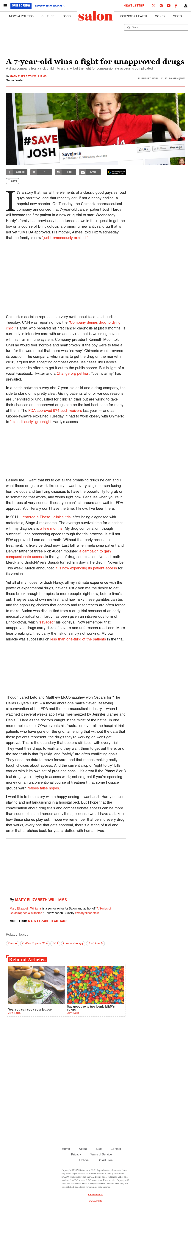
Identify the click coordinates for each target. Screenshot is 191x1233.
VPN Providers (95, 1195)
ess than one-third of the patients (78, 639)
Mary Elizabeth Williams (28, 76)
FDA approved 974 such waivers (55, 411)
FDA (55, 943)
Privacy (76, 1154)
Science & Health (133, 16)
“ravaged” (47, 622)
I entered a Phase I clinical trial (46, 517)
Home (66, 1149)
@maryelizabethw (87, 913)
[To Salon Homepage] (95, 15)
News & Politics (21, 16)
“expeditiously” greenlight (30, 422)
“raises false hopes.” (44, 788)
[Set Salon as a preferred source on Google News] (116, 172)
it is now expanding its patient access (86, 568)
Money (160, 16)
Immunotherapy (73, 943)
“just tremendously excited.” (65, 238)
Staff (99, 1149)
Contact (116, 1149)
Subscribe (21, 5)
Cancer (13, 943)
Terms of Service (101, 1154)
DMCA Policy (95, 1201)
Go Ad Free (105, 1160)
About (83, 1149)
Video (177, 16)
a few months (51, 529)
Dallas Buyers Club (35, 943)
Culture (47, 16)
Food (66, 16)
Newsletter (134, 5)
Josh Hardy (95, 943)
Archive (84, 1160)
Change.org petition (72, 374)
